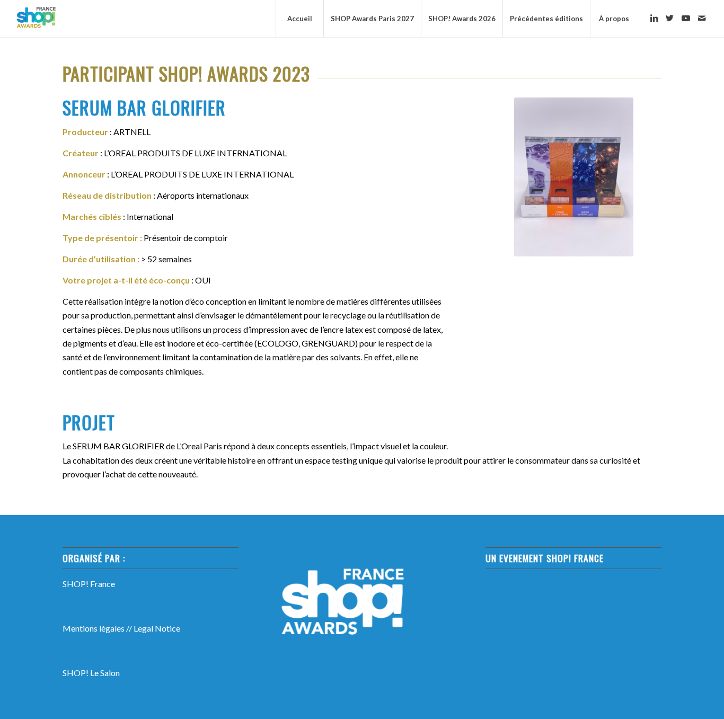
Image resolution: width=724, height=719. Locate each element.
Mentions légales (94, 628)
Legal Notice (157, 628)
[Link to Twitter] (670, 18)
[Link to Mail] (702, 18)
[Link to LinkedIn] (654, 18)
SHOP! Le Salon (91, 673)
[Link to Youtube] (686, 18)
